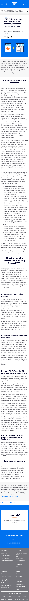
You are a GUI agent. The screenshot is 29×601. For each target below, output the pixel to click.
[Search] (6, 4)
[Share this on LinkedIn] (11, 37)
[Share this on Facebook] (4, 37)
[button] (2, 4)
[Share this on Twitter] (7, 37)
